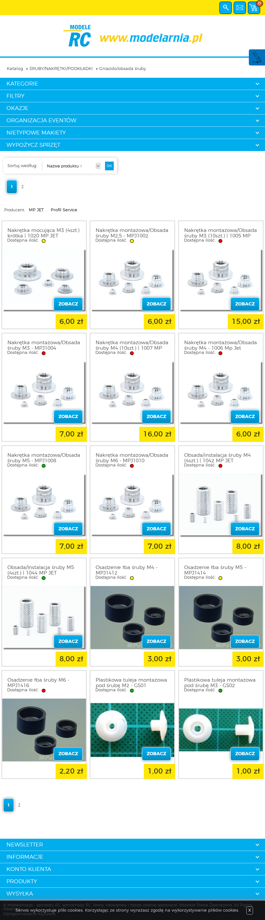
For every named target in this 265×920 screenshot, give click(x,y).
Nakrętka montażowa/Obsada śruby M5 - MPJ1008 (43, 458)
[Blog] (256, 62)
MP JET (36, 210)
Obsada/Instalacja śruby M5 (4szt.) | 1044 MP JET (40, 570)
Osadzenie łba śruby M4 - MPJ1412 (126, 570)
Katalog (15, 69)
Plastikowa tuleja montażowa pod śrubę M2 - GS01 (131, 683)
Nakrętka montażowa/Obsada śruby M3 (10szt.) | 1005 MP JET (220, 236)
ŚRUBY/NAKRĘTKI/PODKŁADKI (61, 69)
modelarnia (132, 36)
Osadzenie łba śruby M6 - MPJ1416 (38, 683)
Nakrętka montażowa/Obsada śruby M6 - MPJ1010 (132, 458)
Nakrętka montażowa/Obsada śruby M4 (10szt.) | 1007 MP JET (132, 348)
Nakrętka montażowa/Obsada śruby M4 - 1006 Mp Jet (220, 345)
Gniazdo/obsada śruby (122, 69)
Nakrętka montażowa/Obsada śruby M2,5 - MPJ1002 (132, 233)
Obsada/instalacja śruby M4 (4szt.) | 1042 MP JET (217, 458)
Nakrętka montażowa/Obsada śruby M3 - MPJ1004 (43, 345)
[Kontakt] (240, 8)
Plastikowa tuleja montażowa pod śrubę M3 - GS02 (220, 683)
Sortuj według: (22, 166)
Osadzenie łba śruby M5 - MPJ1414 (215, 570)
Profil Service (64, 210)
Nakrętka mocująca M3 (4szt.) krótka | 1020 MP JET (43, 233)
